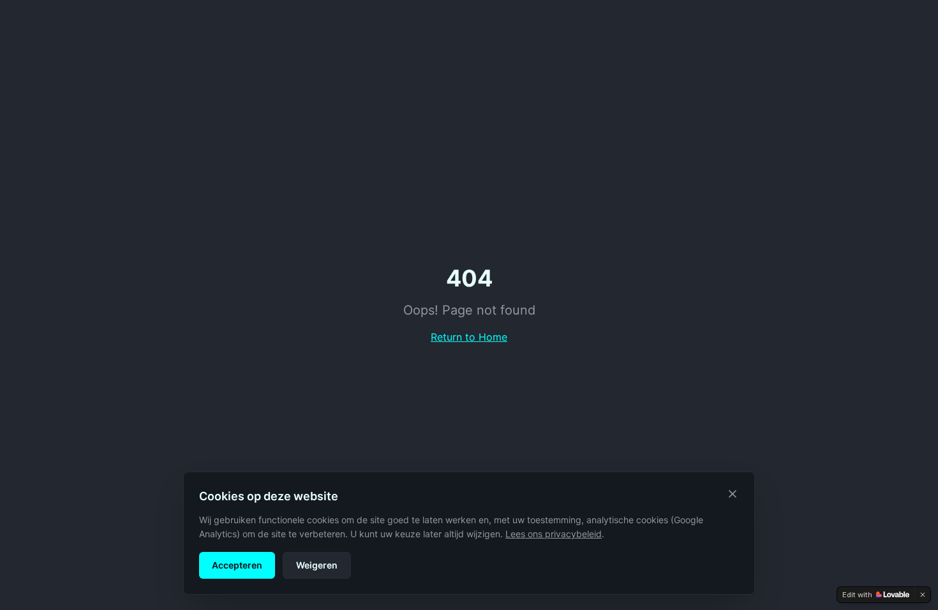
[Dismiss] (922, 594)
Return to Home (469, 337)
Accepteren (237, 565)
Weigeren (317, 565)
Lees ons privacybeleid (553, 533)
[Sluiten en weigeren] (732, 493)
